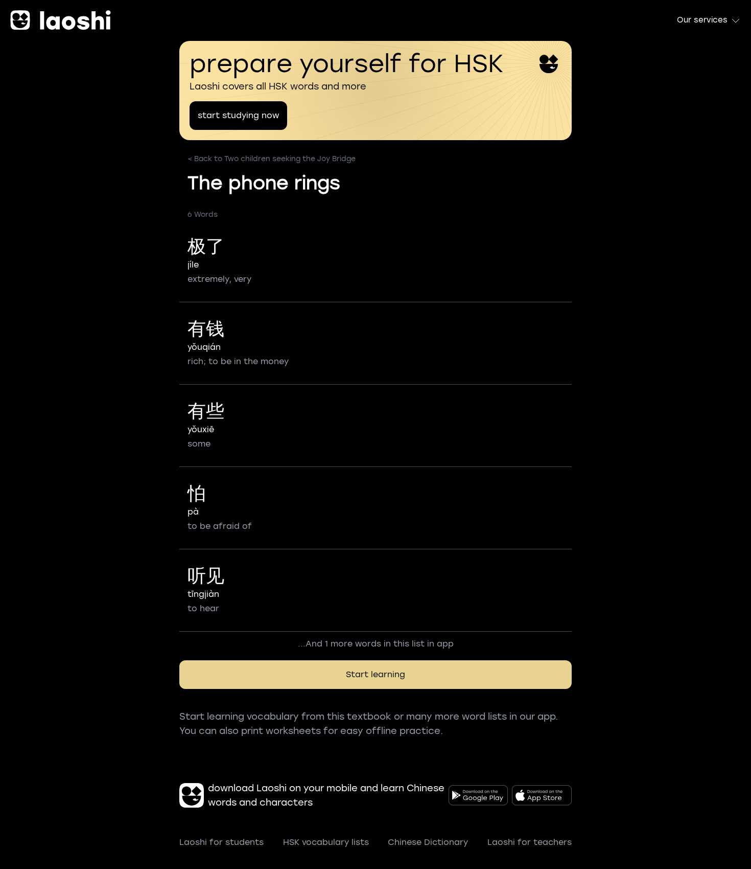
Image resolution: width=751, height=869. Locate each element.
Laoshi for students (221, 842)
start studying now (238, 115)
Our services (702, 20)
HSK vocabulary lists (326, 842)
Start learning (375, 674)
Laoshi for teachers (529, 842)
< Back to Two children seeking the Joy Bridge (271, 158)
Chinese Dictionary (428, 842)
